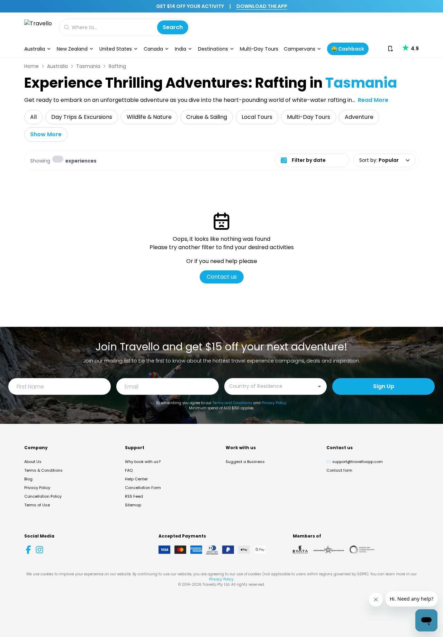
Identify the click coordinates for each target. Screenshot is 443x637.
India (180, 48)
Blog (28, 479)
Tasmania (88, 66)
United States (115, 48)
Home (31, 66)
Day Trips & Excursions (81, 117)
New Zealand (72, 48)
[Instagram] (39, 550)
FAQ (129, 470)
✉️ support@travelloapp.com (354, 461)
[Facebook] (28, 550)
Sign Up (383, 386)
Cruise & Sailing (206, 117)
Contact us (222, 277)
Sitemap (133, 505)
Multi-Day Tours (259, 48)
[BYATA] (300, 550)
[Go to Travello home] (38, 27)
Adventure (359, 117)
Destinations (213, 48)
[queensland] (362, 550)
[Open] (319, 386)
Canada (153, 48)
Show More (46, 134)
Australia (34, 48)
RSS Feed (134, 496)
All (33, 117)
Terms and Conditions (232, 402)
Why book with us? (143, 461)
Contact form (339, 470)
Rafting (117, 66)
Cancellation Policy (43, 496)
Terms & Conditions (43, 470)
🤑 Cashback (347, 48)
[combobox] (270, 386)
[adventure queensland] (328, 550)
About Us (33, 461)
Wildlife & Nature (149, 117)
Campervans (299, 48)
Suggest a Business (245, 461)
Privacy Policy (274, 402)
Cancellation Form (143, 487)
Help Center (136, 479)
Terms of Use (37, 505)
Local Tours (257, 117)
